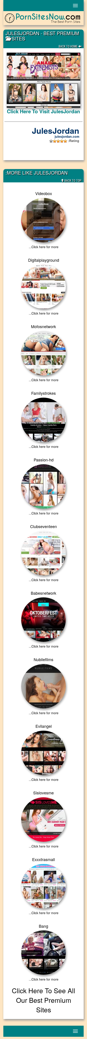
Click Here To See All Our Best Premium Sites (43, 1000)
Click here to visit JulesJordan (43, 111)
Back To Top (72, 180)
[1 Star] (65, 141)
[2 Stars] (62, 141)
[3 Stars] (58, 141)
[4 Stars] (54, 141)
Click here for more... (43, 247)
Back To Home (68, 46)
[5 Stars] (51, 141)
